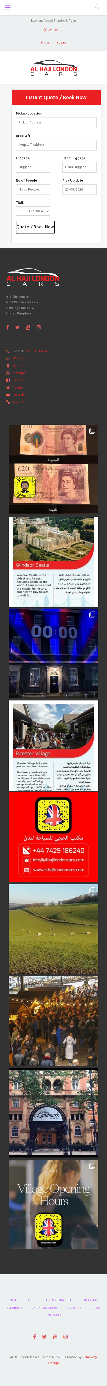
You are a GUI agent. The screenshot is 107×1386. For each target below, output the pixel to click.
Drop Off (23, 136)
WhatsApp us (22, 358)
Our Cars (90, 1300)
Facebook (19, 380)
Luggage (23, 158)
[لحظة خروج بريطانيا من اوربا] (53, 653)
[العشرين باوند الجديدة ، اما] (53, 469)
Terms (95, 1308)
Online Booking (44, 1308)
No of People (26, 180)
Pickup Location (29, 113)
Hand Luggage (73, 158)
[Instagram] (39, 327)
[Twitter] (17, 327)
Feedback (14, 1308)
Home (13, 1300)
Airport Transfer (60, 1300)
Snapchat (19, 366)
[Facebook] (7, 327)
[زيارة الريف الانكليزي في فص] (53, 929)
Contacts (53, 1315)
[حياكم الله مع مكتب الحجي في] (53, 837)
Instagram (20, 373)
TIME (20, 202)
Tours (32, 1300)
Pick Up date (72, 180)
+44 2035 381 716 (36, 351)
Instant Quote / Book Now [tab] (56, 97)
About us (74, 1308)
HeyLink (18, 402)
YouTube (19, 395)
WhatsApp (56, 30)
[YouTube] (28, 327)
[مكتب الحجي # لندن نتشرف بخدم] (53, 745)
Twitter (18, 387)
